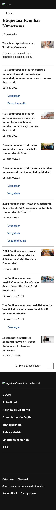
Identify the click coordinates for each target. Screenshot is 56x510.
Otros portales (28, 493)
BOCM (6, 394)
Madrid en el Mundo (15, 439)
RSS (5, 447)
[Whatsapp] (6, 467)
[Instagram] (16, 458)
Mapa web (23, 479)
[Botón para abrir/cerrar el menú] (51, 4)
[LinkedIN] (44, 458)
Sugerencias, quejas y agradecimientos (23, 486)
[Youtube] (34, 458)
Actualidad (9, 402)
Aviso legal (8, 479)
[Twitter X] (25, 458)
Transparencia (11, 424)
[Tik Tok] (16, 467)
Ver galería (13, 193)
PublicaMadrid (12, 432)
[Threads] (44, 467)
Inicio (9, 13)
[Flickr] (25, 467)
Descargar (13, 96)
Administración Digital (17, 417)
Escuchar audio (16, 103)
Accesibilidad (9, 493)
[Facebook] (6, 458)
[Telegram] (34, 467)
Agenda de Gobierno (16, 409)
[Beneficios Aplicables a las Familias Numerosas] (28, 52)
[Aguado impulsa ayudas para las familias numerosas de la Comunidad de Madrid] (28, 151)
